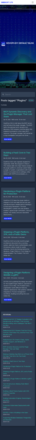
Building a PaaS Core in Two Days (17, 153)
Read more (7, 139)
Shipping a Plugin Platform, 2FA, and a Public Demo (16, 233)
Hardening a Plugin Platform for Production (17, 192)
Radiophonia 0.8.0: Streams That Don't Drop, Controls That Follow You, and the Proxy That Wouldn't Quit (18, 332)
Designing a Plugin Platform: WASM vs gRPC (17, 273)
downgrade (6, 84)
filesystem (29, 84)
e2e (12, 84)
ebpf (17, 84)
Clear (31, 100)
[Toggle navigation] (32, 2)
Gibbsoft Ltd (7, 2)
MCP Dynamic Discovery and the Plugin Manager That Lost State (18, 114)
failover (22, 84)
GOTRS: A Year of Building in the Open (15, 412)
